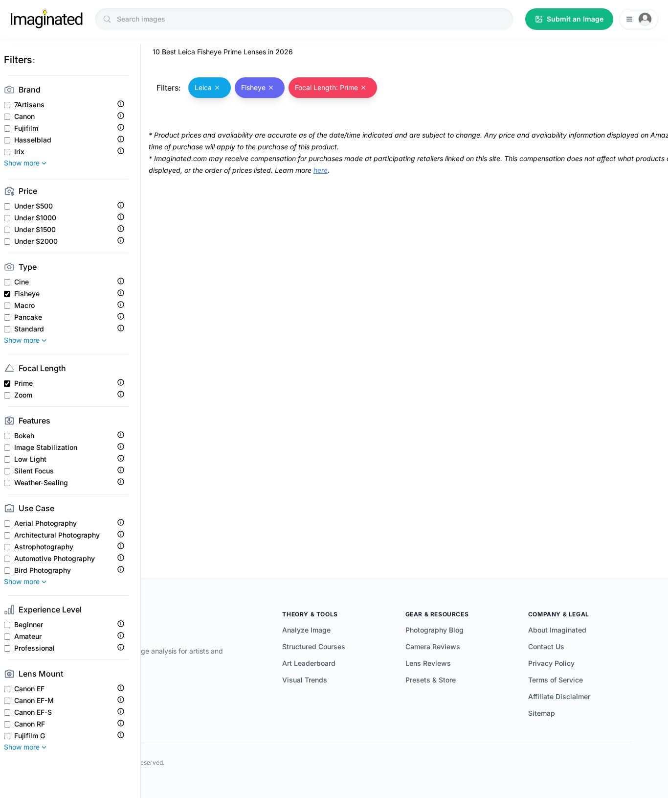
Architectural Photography (57, 535)
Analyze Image (306, 630)
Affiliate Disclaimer (559, 696)
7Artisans (29, 104)
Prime (23, 383)
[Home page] (46, 19)
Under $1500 (35, 229)
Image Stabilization (45, 447)
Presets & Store (430, 680)
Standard (29, 329)
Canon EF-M (34, 700)
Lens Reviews (428, 663)
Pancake (28, 317)
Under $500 (33, 206)
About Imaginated (557, 630)
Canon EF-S (33, 712)
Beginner (28, 624)
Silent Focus (34, 471)
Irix (19, 151)
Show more (22, 163)
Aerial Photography (45, 523)
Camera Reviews (432, 646)
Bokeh (24, 435)
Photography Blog (434, 630)
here (320, 170)
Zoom (23, 395)
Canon (24, 116)
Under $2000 (36, 241)
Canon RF (29, 724)
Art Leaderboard (308, 663)
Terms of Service (555, 680)
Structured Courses (313, 646)
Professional (34, 648)
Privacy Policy (551, 663)
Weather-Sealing (41, 482)
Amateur (28, 636)
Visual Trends (304, 680)
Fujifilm (26, 128)
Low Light (30, 459)
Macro (24, 305)
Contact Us (546, 646)
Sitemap (541, 713)
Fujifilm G (29, 735)
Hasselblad (32, 140)
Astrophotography (43, 546)
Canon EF (29, 688)
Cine (21, 282)
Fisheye (27, 293)
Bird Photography (42, 570)
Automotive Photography (54, 558)
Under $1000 (35, 217)
